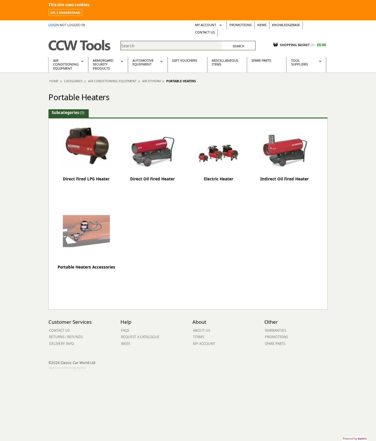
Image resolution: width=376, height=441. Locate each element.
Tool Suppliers (299, 62)
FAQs (125, 330)
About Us (201, 330)
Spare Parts (261, 60)
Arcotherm (151, 81)
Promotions (240, 25)
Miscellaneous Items (225, 62)
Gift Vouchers (184, 60)
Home (53, 81)
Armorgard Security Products (103, 64)
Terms (198, 336)
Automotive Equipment (143, 62)
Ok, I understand (65, 12)
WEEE (125, 343)
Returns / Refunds (66, 336)
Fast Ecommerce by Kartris (67, 368)
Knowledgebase (286, 25)
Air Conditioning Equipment (65, 64)
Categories (73, 81)
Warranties (275, 330)
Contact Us (205, 32)
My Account (205, 25)
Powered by (355, 438)
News (261, 25)
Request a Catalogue (140, 336)
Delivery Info (61, 343)
